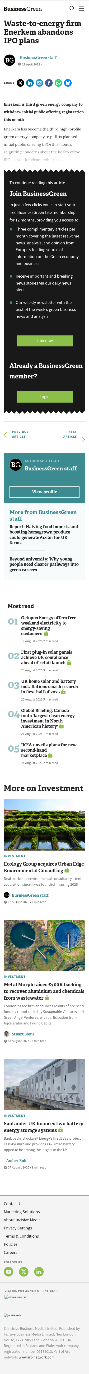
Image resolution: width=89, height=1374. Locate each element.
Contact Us (13, 1204)
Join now (44, 341)
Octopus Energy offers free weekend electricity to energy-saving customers (48, 625)
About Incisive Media (22, 1220)
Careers (10, 1252)
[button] (72, 8)
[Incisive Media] (12, 1314)
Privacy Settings (18, 1228)
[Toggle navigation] (80, 8)
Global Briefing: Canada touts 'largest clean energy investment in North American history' (48, 718)
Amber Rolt (16, 1160)
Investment (15, 856)
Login (45, 396)
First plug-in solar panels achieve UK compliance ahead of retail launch (46, 657)
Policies (11, 1244)
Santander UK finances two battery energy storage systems (43, 1127)
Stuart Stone (23, 1034)
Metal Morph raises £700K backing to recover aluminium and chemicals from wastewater (44, 991)
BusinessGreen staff (38, 57)
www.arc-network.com (37, 1357)
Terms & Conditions (21, 1236)
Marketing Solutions (22, 1212)
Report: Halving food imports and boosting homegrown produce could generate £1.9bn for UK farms (43, 535)
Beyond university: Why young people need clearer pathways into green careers (44, 564)
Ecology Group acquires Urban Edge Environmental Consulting (44, 867)
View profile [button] (44, 492)
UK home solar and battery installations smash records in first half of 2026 (49, 687)
